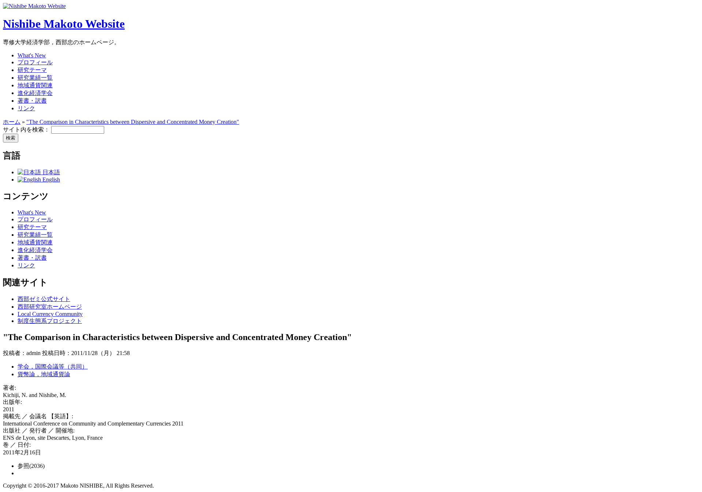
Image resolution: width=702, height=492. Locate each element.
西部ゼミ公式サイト (44, 299)
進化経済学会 (35, 93)
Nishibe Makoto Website (64, 23)
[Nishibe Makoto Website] (34, 6)
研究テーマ (32, 70)
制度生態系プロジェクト (50, 321)
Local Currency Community (50, 314)
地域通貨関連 (35, 85)
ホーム (11, 122)
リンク (26, 108)
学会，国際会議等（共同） (53, 366)
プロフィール (35, 62)
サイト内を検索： (27, 129)
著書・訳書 (32, 101)
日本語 (50, 172)
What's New (32, 55)
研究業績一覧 (35, 78)
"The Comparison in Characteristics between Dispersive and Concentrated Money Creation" (132, 122)
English (50, 179)
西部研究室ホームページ (50, 307)
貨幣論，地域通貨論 (44, 374)
